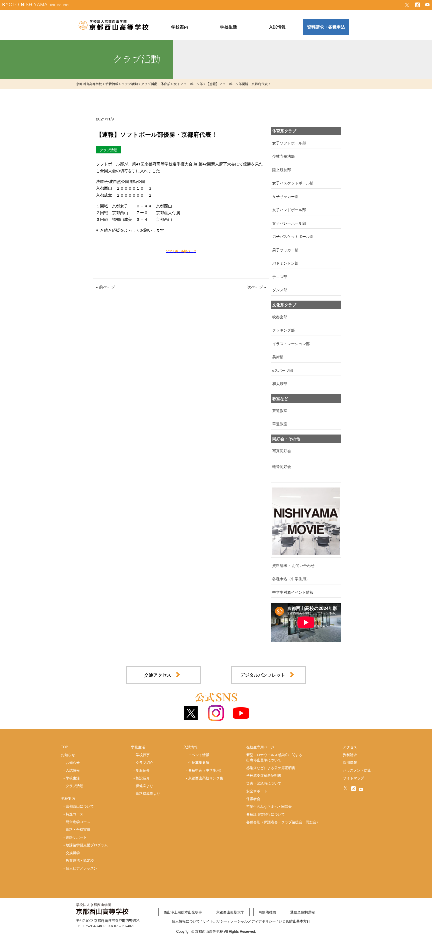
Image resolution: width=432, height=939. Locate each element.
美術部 (278, 356)
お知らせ (73, 762)
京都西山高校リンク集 (205, 777)
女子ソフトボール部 (289, 142)
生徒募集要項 (198, 762)
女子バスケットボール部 (293, 182)
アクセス (350, 746)
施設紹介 (143, 777)
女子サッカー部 (285, 196)
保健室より (144, 785)
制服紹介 (143, 770)
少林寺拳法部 (283, 156)
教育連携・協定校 (80, 860)
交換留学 (73, 852)
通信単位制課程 (302, 912)
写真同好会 (281, 450)
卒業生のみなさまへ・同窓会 (269, 806)
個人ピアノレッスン (81, 868)
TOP (64, 746)
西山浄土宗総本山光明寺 (183, 912)
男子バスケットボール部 (293, 236)
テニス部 (279, 276)
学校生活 (73, 777)
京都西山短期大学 (230, 912)
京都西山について (80, 806)
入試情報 (73, 770)
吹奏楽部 (279, 316)
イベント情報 (198, 754)
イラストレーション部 (291, 343)
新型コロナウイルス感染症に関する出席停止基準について (274, 757)
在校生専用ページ (260, 746)
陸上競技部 (281, 169)
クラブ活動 (74, 785)
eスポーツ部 (282, 370)
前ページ (107, 287)
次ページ (255, 287)
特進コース (74, 813)
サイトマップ (353, 777)
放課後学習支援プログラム (87, 844)
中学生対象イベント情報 (293, 592)
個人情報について (186, 921)
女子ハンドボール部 (289, 209)
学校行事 (143, 754)
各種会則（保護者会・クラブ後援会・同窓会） (283, 821)
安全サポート (256, 790)
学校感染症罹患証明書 (263, 775)
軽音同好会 (281, 466)
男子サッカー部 (285, 249)
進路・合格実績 (78, 829)
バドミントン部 (285, 263)
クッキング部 (283, 330)
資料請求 (350, 754)
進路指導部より (148, 793)
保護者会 (253, 798)
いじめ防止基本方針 (294, 921)
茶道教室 (279, 410)
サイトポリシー (215, 921)
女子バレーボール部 (289, 223)
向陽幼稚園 (267, 912)
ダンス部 (279, 289)
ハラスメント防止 (357, 770)
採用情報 (350, 762)
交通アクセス (157, 675)
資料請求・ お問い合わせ (293, 565)
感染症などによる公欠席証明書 (270, 767)
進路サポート (76, 837)
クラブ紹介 (144, 762)
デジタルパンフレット (262, 675)
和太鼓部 (279, 383)
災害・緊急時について (263, 783)
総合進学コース (78, 821)
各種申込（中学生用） (291, 578)
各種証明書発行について (265, 814)
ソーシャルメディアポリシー (253, 921)
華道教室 (279, 423)
